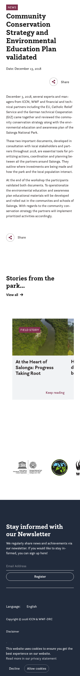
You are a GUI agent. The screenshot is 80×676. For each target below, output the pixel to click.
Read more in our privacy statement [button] (31, 658)
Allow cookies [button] (36, 668)
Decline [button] (14, 668)
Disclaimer (12, 631)
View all (12, 294)
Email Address (16, 566)
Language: (13, 606)
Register (40, 576)
